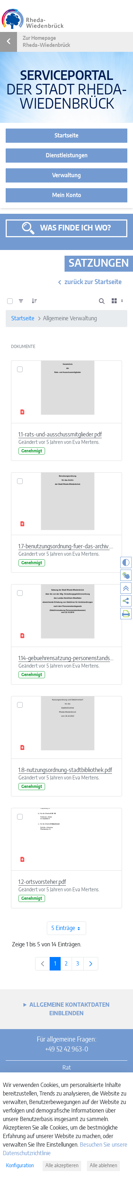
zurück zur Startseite (93, 282)
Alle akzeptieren (61, 1165)
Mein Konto (66, 195)
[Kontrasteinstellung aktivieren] (126, 562)
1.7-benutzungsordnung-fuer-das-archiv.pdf (66, 546)
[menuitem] (126, 601)
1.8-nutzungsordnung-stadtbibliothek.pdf (65, 770)
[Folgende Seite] (90, 963)
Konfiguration (20, 1165)
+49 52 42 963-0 (66, 1049)
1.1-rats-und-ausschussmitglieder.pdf (60, 434)
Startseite (66, 135)
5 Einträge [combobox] (63, 928)
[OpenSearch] (101, 301)
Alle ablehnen (103, 1165)
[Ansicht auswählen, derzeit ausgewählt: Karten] (118, 301)
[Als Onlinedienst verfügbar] (126, 575)
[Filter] (21, 301)
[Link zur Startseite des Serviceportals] (32, 19)
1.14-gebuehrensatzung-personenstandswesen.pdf (66, 658)
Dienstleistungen (67, 155)
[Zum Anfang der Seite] (126, 588)
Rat (66, 1068)
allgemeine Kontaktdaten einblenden (69, 1009)
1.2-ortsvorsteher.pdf (42, 882)
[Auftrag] (34, 301)
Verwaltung (66, 175)
